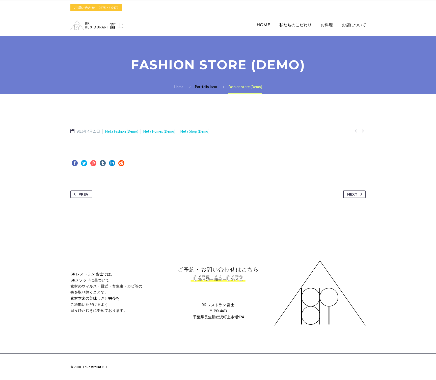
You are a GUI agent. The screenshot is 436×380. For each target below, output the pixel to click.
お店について (354, 24)
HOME (263, 24)
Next (352, 194)
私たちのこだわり (295, 24)
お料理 (327, 24)
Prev (83, 194)
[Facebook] (75, 163)
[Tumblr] (103, 163)
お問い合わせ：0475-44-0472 (96, 7)
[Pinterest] (93, 163)
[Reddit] (121, 163)
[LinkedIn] (112, 163)
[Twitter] (84, 163)
